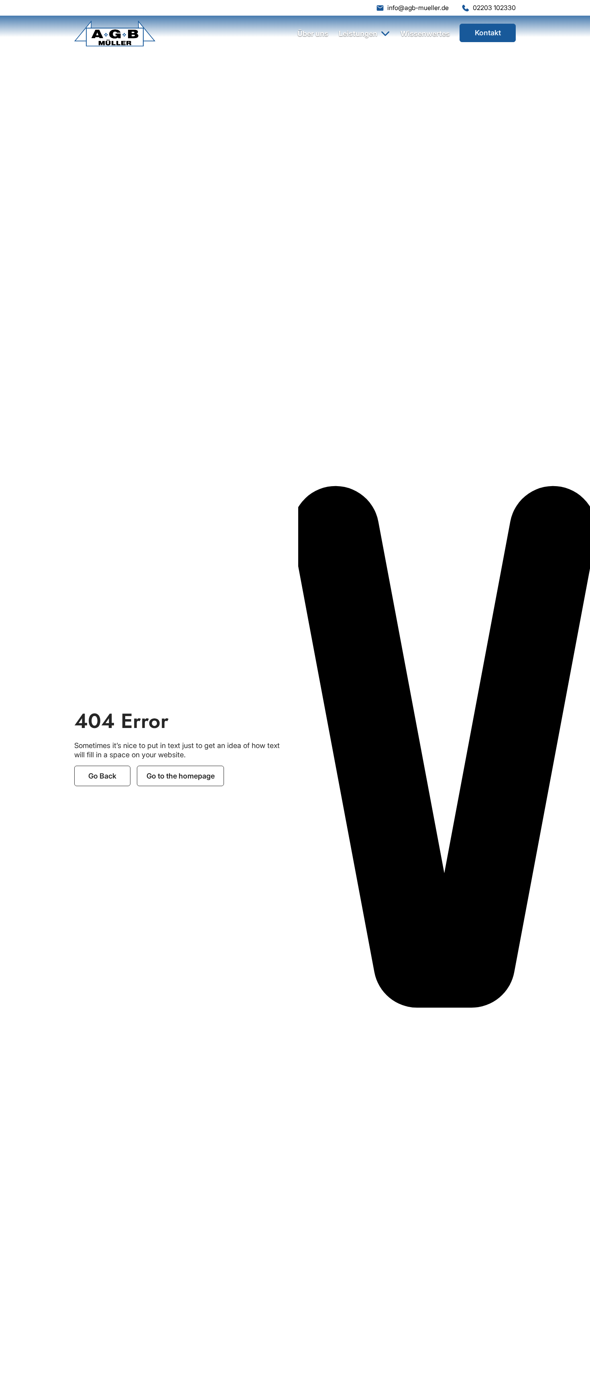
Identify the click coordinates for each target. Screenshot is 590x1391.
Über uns (312, 33)
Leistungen (358, 33)
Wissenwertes (425, 33)
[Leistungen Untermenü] (385, 33)
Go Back (102, 776)
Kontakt (488, 32)
